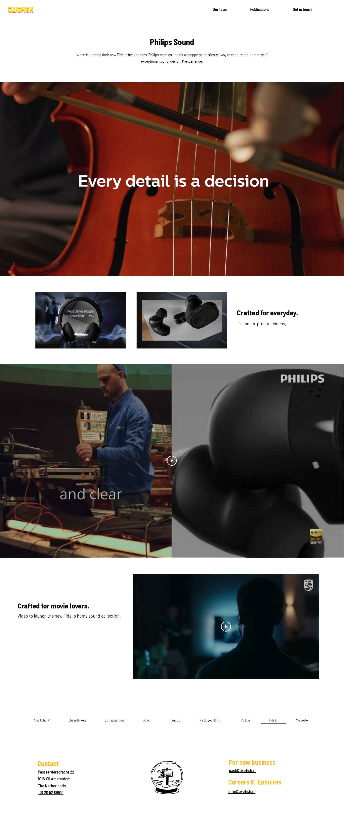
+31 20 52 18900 (51, 792)
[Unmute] (12, 270)
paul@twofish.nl (242, 770)
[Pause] (5, 270)
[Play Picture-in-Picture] (331, 270)
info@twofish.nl (241, 791)
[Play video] (226, 627)
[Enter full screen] (338, 270)
